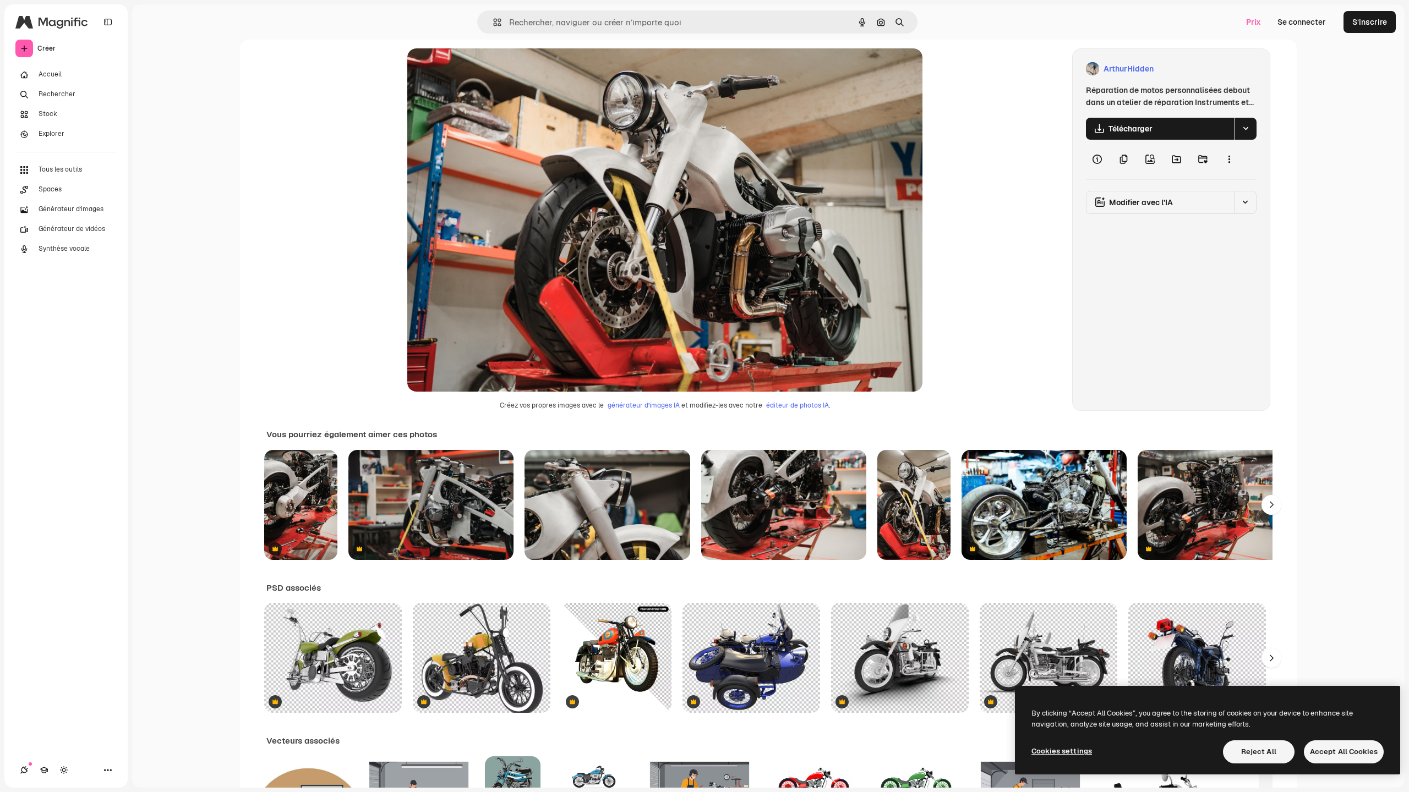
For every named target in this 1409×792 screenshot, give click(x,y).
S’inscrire (1369, 22)
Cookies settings (1061, 751)
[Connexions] (24, 770)
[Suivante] (1271, 505)
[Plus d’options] (1229, 159)
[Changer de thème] (64, 770)
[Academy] (44, 770)
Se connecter (1301, 22)
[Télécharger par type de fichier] (1246, 129)
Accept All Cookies (1344, 751)
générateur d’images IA (644, 405)
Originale (480, 69)
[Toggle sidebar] (108, 22)
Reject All (1258, 751)
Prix (1253, 22)
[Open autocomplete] (493, 22)
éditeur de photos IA (797, 405)
